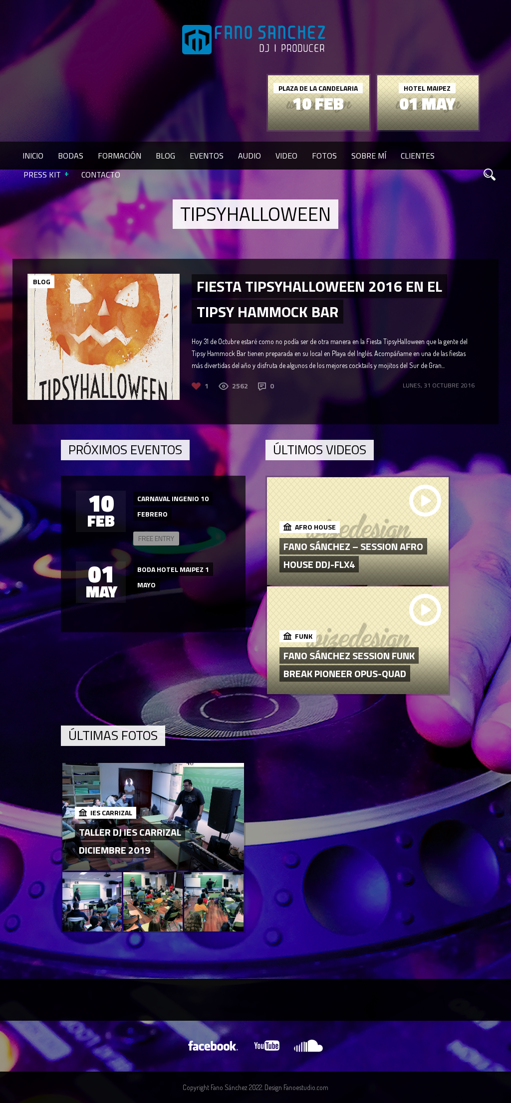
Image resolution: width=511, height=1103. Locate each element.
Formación (119, 156)
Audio (249, 156)
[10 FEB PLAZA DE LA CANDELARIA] (318, 127)
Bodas (70, 156)
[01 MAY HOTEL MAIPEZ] (428, 127)
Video (286, 156)
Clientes (418, 156)
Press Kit (42, 175)
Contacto (100, 175)
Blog (165, 156)
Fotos (324, 156)
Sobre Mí (368, 156)
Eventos (207, 156)
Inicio (32, 156)
